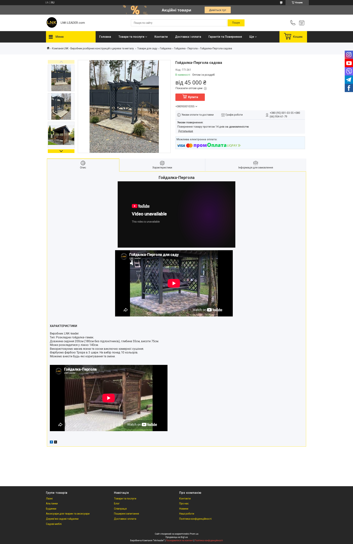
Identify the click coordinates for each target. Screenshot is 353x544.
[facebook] (51, 442)
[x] (55, 442)
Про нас (184, 503)
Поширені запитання (126, 513)
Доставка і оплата (188, 36)
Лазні (49, 498)
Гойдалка (165, 48)
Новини (183, 508)
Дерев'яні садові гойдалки (62, 518)
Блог (117, 503)
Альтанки (52, 503)
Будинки (51, 508)
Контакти (161, 36)
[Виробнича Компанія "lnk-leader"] (51, 22)
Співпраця (120, 508)
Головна (105, 36)
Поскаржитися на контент (179, 540)
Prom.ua (194, 534)
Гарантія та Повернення (225, 36)
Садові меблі (54, 523)
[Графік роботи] (301, 23)
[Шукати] (236, 22)
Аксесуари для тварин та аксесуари (68, 513)
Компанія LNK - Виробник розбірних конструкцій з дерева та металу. (93, 48)
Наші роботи (186, 513)
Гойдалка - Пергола (186, 48)
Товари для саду (147, 48)
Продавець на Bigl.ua (176, 537)
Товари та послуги (131, 36)
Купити (193, 97)
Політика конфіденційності (195, 518)
